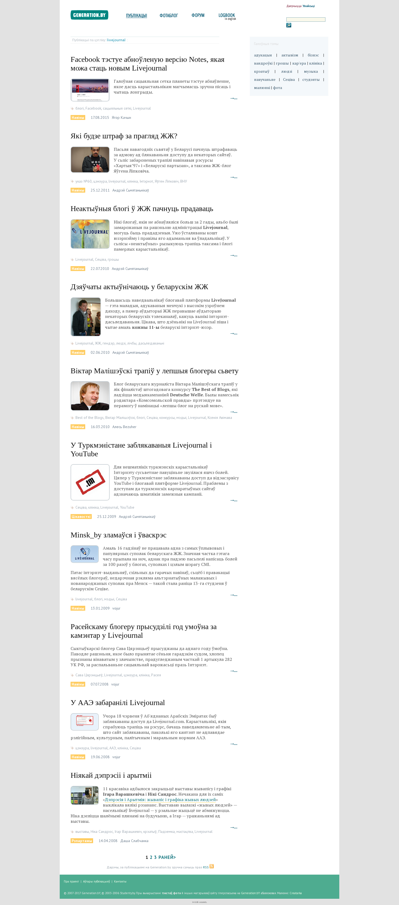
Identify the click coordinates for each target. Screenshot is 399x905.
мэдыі (181, 417)
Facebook (93, 108)
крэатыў (150, 831)
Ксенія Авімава (220, 417)
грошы (113, 259)
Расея (156, 675)
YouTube (127, 507)
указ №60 (83, 181)
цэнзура (100, 181)
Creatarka (296, 893)
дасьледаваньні (151, 343)
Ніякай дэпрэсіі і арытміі (111, 775)
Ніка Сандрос (102, 831)
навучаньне (265, 79)
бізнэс (313, 55)
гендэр (109, 343)
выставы (82, 831)
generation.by (92, 16)
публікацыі (136, 17)
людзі (121, 343)
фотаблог (169, 17)
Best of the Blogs (89, 417)
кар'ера (299, 63)
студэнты (311, 79)
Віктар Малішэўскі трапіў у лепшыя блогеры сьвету (155, 371)
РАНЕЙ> (167, 857)
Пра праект (71, 881)
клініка (132, 181)
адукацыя (263, 55)
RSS (206, 867)
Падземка (166, 831)
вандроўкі (263, 63)
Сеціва (100, 259)
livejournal (117, 40)
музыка (311, 71)
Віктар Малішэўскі (120, 417)
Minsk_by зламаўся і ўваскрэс (118, 535)
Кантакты (120, 881)
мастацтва (184, 831)
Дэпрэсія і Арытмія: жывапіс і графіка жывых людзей (160, 799)
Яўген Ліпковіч (167, 181)
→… (233, 98)
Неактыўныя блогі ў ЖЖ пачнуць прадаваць (142, 208)
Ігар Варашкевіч (128, 831)
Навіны (78, 117)
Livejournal (142, 108)
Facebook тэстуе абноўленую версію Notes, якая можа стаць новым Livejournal (147, 63)
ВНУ (183, 181)
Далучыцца (294, 6)
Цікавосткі (81, 516)
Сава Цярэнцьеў (89, 675)
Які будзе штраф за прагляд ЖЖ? (124, 136)
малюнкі (262, 87)
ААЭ (112, 747)
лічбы (132, 343)
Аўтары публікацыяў (96, 881)
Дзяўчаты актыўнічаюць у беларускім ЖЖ (139, 286)
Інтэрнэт (146, 181)
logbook (226, 17)
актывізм (289, 55)
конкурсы (167, 417)
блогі (79, 108)
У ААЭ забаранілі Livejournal (118, 702)
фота (277, 87)
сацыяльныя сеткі (117, 108)
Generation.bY (250, 893)
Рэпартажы (82, 840)
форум (197, 17)
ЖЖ (98, 343)
